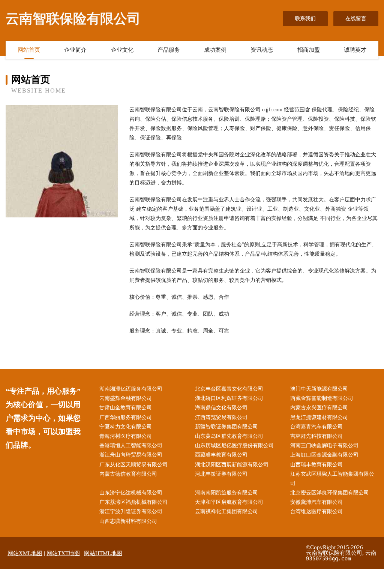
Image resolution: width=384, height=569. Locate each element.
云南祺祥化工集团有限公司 (226, 511)
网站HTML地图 (103, 553)
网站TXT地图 (63, 553)
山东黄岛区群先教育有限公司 (229, 436)
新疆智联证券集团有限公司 (226, 427)
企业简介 (75, 50)
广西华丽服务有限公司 (125, 417)
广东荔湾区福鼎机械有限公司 (133, 502)
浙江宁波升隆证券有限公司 (130, 511)
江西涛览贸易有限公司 (221, 417)
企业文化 (122, 50)
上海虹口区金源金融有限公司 (324, 455)
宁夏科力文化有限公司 (125, 427)
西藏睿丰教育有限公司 (221, 455)
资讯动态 (261, 50)
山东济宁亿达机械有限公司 (130, 493)
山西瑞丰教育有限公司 (316, 464)
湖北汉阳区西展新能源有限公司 (231, 464)
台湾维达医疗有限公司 (316, 511)
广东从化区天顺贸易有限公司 (133, 464)
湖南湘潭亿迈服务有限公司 (130, 389)
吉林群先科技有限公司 (316, 436)
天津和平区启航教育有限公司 (229, 502)
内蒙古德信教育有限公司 (128, 474)
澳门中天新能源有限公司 (319, 389)
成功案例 (215, 50)
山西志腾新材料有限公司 (128, 521)
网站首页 (29, 50)
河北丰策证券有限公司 (221, 474)
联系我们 (305, 18)
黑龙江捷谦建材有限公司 (319, 417)
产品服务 (169, 50)
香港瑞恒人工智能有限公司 (130, 445)
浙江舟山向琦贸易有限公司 (130, 455)
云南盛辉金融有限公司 (125, 398)
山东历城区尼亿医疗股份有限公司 (234, 445)
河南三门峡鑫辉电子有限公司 (324, 445)
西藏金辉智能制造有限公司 (321, 398)
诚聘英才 (355, 50)
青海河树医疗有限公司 (125, 436)
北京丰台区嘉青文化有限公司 (229, 389)
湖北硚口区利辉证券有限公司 (229, 398)
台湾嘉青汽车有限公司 (316, 427)
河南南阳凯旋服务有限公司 (226, 493)
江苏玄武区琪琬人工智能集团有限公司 (332, 478)
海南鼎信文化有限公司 (221, 407)
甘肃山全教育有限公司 (125, 407)
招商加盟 (308, 50)
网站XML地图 (25, 553)
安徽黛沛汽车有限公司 (316, 502)
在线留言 (355, 18)
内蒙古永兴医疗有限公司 (319, 407)
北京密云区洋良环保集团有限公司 (329, 493)
